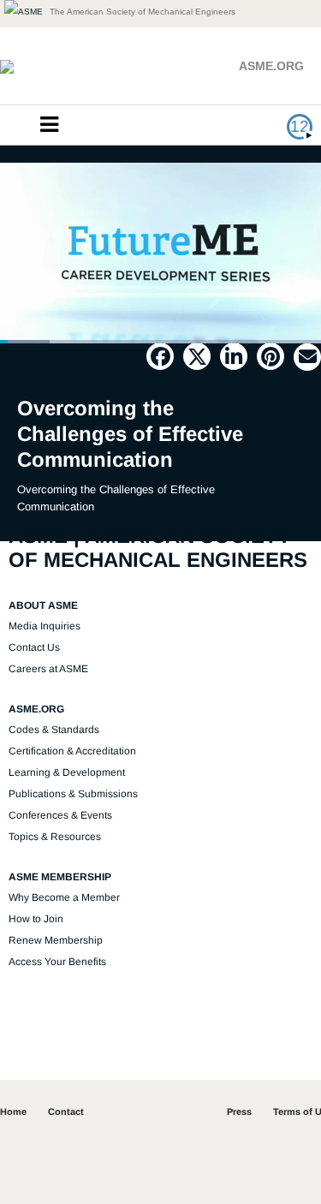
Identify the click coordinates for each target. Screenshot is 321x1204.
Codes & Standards (54, 730)
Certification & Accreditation (72, 751)
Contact (66, 1111)
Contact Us (34, 647)
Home (13, 1111)
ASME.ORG (271, 66)
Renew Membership (56, 940)
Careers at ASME (48, 669)
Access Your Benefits (57, 962)
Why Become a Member (64, 897)
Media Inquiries (44, 626)
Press (239, 1111)
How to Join (36, 919)
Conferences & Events (60, 815)
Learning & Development (67, 772)
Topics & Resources (55, 837)
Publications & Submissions (73, 794)
